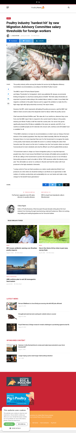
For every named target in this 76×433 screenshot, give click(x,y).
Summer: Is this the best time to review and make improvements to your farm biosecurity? (41, 346)
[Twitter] (8, 94)
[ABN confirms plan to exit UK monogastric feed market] (21, 265)
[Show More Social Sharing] (49, 41)
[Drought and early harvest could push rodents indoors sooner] (12, 317)
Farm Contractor (44, 422)
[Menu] (7, 7)
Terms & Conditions (46, 417)
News (8, 18)
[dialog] (16, 419)
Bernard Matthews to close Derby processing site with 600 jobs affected (40, 303)
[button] (16, 428)
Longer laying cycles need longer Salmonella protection (35, 355)
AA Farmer (35, 422)
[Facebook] (8, 89)
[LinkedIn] (8, 99)
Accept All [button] (9, 424)
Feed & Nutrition (11, 276)
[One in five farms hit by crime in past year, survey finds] (54, 234)
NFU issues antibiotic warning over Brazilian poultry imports (21, 249)
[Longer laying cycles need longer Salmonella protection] (12, 358)
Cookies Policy (36, 417)
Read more (17, 420)
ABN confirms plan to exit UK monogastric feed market (21, 280)
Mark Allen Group (43, 415)
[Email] (8, 103)
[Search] (69, 7)
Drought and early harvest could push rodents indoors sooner (37, 314)
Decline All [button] (22, 424)
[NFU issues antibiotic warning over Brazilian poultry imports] (21, 234)
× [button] (27, 409)
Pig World (53, 422)
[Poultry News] (38, 7)
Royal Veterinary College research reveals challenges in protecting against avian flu (43, 324)
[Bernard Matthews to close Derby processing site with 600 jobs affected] (12, 306)
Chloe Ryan (15, 35)
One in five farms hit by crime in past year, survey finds (53, 249)
